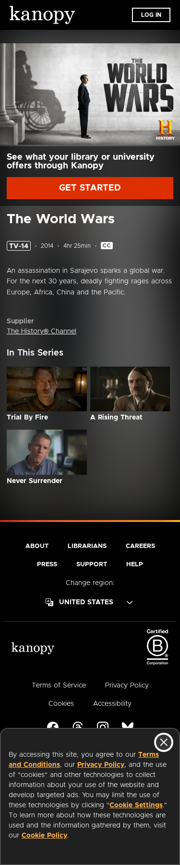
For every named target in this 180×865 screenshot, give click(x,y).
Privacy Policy (100, 765)
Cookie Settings (136, 805)
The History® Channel (41, 331)
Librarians (87, 546)
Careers (140, 546)
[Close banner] (163, 742)
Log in (151, 15)
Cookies (61, 703)
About (36, 546)
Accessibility (112, 703)
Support (91, 564)
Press (47, 564)
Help (134, 564)
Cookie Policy (44, 835)
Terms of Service (59, 685)
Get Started (90, 188)
